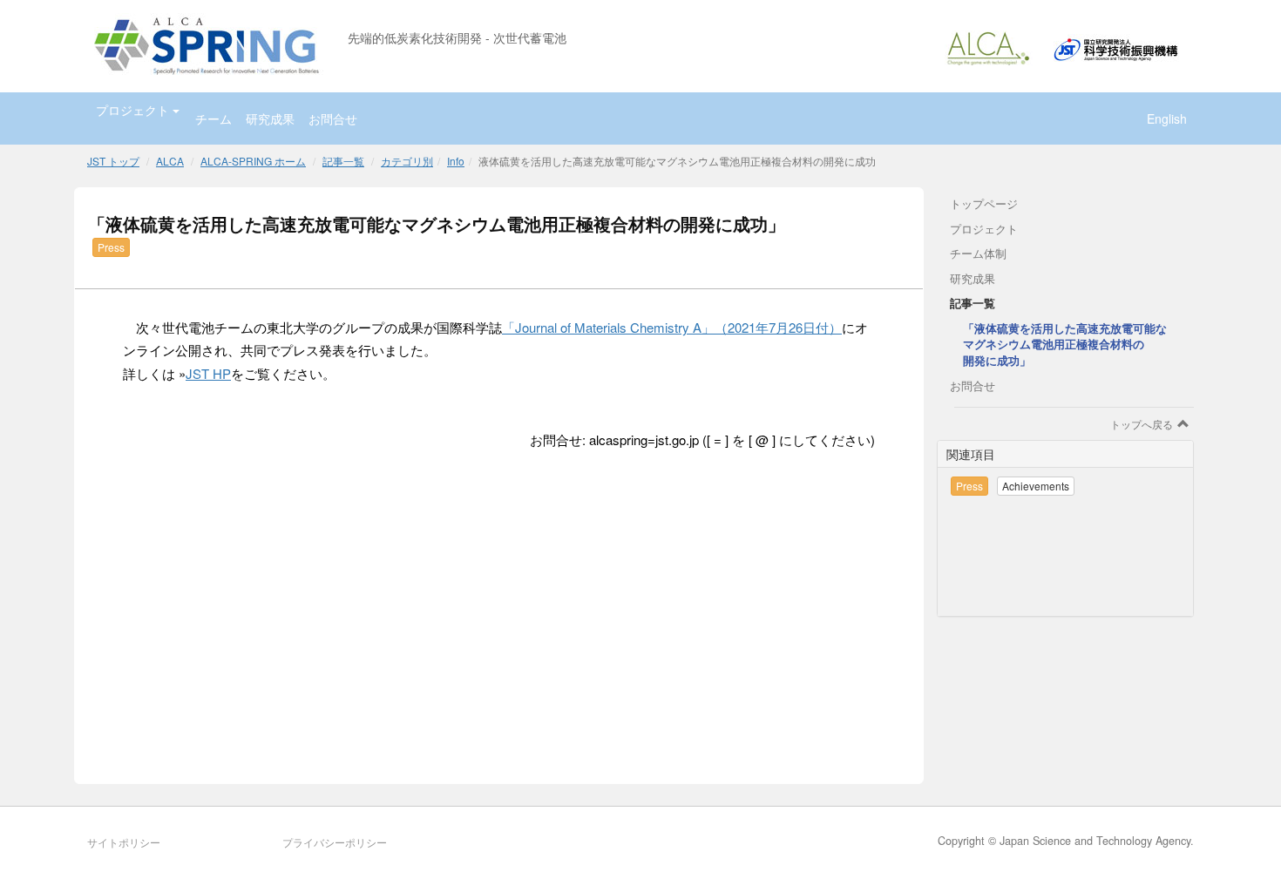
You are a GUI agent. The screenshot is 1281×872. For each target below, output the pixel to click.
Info (455, 160)
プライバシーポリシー (334, 842)
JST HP (208, 373)
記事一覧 (343, 160)
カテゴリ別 (407, 160)
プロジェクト (134, 109)
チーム (213, 118)
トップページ (984, 203)
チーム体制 (978, 253)
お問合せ (332, 118)
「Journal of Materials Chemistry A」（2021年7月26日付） (672, 327)
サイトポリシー (123, 842)
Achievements (1035, 485)
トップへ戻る (1141, 423)
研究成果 (270, 118)
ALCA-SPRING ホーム (253, 160)
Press (111, 247)
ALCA (170, 160)
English (1167, 118)
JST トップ (113, 160)
